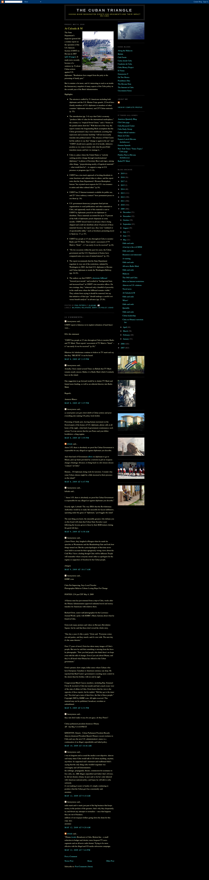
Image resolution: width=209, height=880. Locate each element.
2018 (123, 177)
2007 (123, 347)
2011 (123, 201)
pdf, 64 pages (70, 56)
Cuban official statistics (126, 132)
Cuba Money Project (126, 67)
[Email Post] (98, 305)
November (127, 216)
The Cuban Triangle (104, 10)
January (126, 339)
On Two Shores (123, 77)
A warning (127, 258)
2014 (123, 189)
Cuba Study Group (125, 129)
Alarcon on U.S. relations (132, 285)
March (125, 331)
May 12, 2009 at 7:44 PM (77, 850)
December (127, 212)
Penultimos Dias (124, 80)
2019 (123, 173)
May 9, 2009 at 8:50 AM (77, 531)
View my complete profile (130, 107)
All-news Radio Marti (131, 266)
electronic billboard (100, 278)
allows (90, 456)
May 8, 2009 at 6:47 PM (77, 481)
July (125, 232)
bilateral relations (81, 308)
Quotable (126, 308)
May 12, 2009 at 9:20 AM (77, 827)
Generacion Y (123, 74)
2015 (123, 185)
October (126, 220)
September (127, 224)
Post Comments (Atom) (84, 866)
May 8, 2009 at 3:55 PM (77, 437)
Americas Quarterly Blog (127, 119)
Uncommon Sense (125, 90)
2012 (123, 197)
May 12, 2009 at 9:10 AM (77, 795)
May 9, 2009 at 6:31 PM (77, 708)
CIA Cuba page (124, 122)
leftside (69, 443)
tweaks (73, 837)
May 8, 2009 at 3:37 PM (77, 403)
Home (89, 861)
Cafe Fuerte (122, 57)
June (125, 235)
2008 (123, 343)
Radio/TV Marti (124, 161)
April (125, 327)
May (125, 239)
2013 (123, 193)
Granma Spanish (124, 145)
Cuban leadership (129, 315)
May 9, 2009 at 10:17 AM (77, 569)
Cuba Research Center (126, 125)
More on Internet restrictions (133, 281)
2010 (123, 204)
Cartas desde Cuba (125, 60)
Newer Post (69, 861)
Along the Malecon (125, 50)
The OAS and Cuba (130, 277)
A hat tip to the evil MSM (132, 247)
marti (94, 308)
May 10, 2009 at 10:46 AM (78, 745)
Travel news (127, 289)
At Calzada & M (129, 292)
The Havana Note (124, 84)
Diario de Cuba (123, 135)
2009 (123, 208)
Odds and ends (128, 243)
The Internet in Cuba (126, 87)
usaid (110, 308)
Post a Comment (71, 856)
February (126, 335)
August (126, 228)
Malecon (126, 273)
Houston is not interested (132, 254)
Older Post (110, 861)
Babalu (120, 54)
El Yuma (121, 70)
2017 (123, 181)
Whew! (125, 300)
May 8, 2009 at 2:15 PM (77, 359)
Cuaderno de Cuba (125, 64)
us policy (102, 308)
